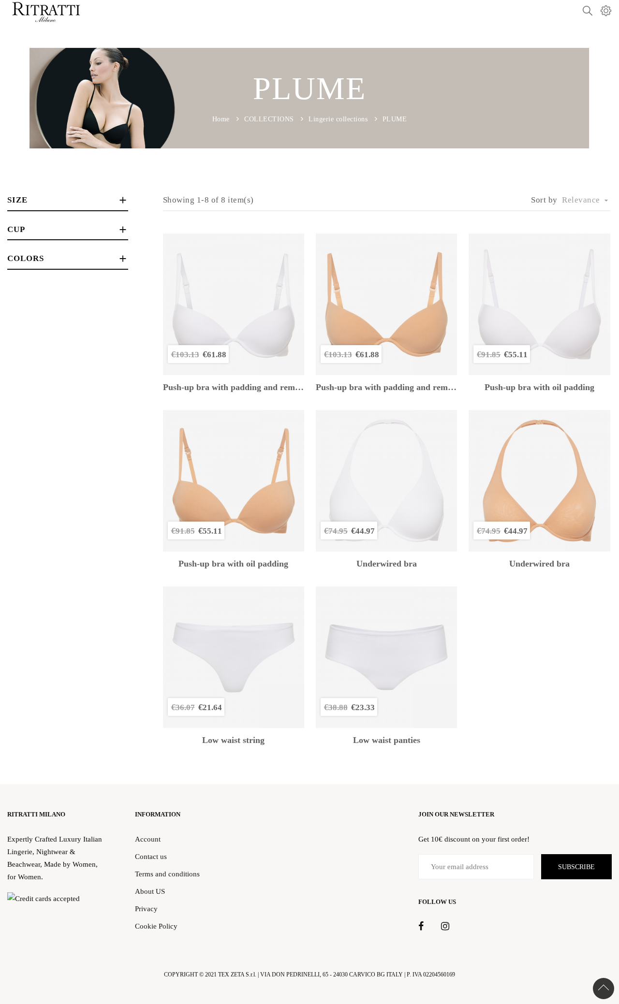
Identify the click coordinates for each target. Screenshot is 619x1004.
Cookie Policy (156, 926)
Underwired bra (386, 563)
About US (150, 891)
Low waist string (233, 740)
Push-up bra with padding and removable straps (233, 387)
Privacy (146, 908)
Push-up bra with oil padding (539, 387)
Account (148, 839)
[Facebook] (421, 926)
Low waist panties (386, 740)
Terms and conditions (167, 874)
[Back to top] (603, 988)
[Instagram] (445, 926)
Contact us (151, 856)
